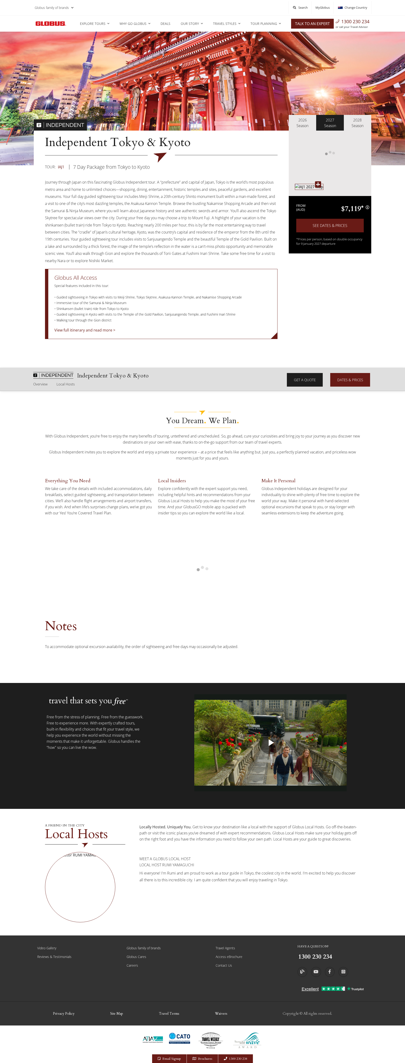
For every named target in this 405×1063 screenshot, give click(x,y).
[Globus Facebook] (330, 972)
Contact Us (224, 965)
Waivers (221, 1013)
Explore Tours (92, 23)
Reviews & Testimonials (54, 956)
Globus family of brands (52, 7)
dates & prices (350, 379)
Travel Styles (224, 23)
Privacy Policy (64, 1013)
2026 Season (302, 122)
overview (40, 384)
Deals (165, 23)
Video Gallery (46, 948)
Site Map (116, 1013)
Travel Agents (225, 948)
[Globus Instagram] (343, 972)
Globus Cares (136, 956)
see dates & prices (330, 225)
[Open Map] (309, 187)
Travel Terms (169, 1013)
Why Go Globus (133, 23)
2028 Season (358, 122)
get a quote (305, 379)
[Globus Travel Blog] (302, 972)
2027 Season (330, 122)
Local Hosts (65, 384)
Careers (132, 965)
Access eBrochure (229, 956)
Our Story (190, 23)
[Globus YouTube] (316, 972)
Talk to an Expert (312, 23)
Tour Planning (264, 23)
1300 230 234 (355, 21)
